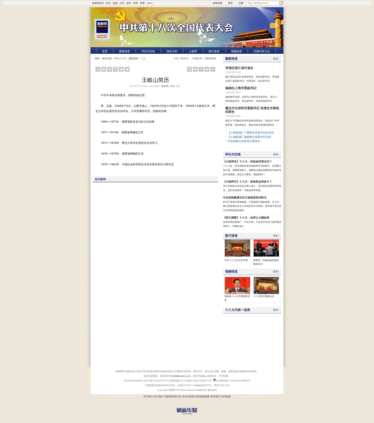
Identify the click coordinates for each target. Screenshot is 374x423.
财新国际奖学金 (173, 396)
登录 (230, 3)
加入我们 (158, 396)
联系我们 (215, 396)
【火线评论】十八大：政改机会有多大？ (247, 181)
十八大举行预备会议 (263, 296)
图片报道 (214, 51)
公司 (122, 3)
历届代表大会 (261, 51)
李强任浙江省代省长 (239, 68)
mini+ (150, 3)
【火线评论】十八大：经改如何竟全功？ (247, 161)
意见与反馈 (188, 396)
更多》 (276, 58)
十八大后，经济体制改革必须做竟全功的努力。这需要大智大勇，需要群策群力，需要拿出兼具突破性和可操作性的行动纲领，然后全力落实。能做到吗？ (252, 170)
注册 (241, 3)
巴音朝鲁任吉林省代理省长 (244, 141)
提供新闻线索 (202, 396)
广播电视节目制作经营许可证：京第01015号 (168, 385)
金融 (115, 3)
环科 (135, 3)
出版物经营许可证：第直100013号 (211, 385)
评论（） (175, 86)
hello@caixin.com (181, 375)
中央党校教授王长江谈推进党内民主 (245, 197)
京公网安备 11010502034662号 (233, 380)
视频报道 (236, 51)
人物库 (193, 51)
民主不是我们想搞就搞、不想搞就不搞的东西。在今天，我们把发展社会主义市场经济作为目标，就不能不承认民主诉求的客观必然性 (252, 206)
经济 (108, 3)
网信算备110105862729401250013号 (191, 380)
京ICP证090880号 (133, 380)
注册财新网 (210, 58)
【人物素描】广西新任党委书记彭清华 (251, 132)
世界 (142, 3)
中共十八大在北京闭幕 (236, 260)
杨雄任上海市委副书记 (241, 88)
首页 (105, 51)
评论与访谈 (148, 51)
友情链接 (226, 396)
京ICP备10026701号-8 (156, 380)
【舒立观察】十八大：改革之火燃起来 (246, 217)
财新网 (164, 86)
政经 (128, 3)
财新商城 (217, 3)
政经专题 (107, 58)
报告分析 (172, 51)
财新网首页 (98, 3)
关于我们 (148, 396)
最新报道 (124, 51)
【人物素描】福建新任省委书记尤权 (249, 136)
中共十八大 (120, 58)
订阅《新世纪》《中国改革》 (189, 58)
